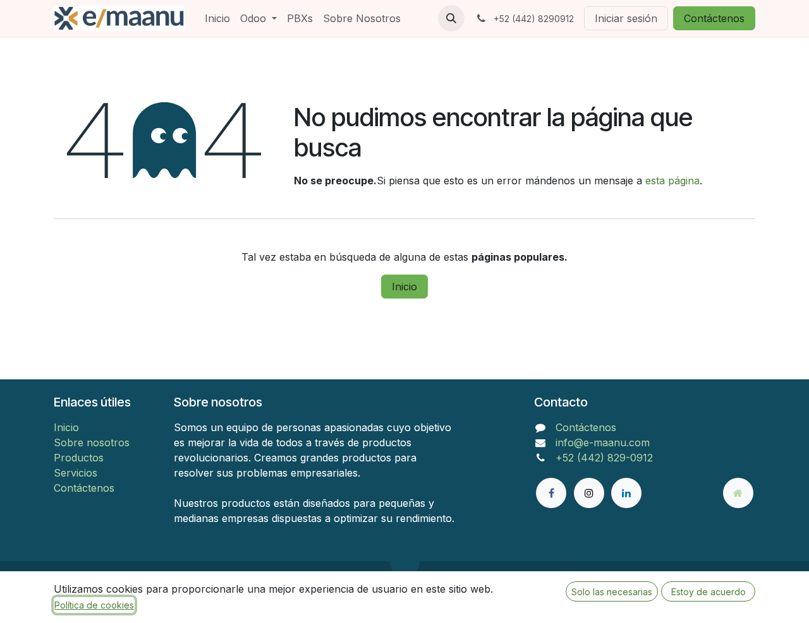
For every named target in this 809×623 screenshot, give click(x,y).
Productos (79, 457)
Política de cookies (94, 605)
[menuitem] (217, 18)
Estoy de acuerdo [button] (708, 591)
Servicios (75, 472)
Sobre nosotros (92, 442)
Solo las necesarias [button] (611, 591)
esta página (672, 180)
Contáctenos (714, 18)
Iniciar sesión (626, 18)
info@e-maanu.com (603, 442)
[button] (451, 18)
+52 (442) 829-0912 (604, 457)
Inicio (404, 286)
